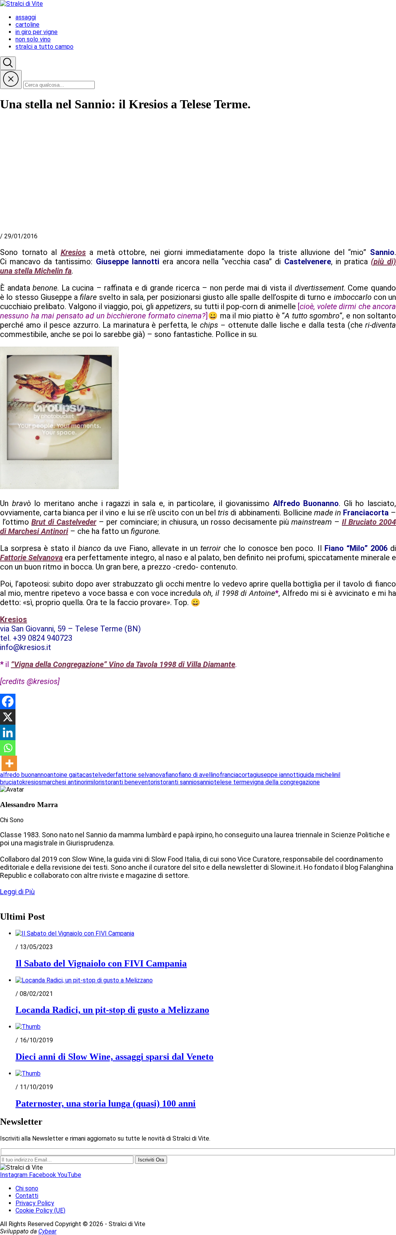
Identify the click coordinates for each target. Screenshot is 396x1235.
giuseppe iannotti (276, 774)
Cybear (47, 1231)
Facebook (43, 1175)
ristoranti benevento (126, 782)
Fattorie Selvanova (31, 557)
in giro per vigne (36, 32)
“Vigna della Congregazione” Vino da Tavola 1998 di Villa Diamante (123, 664)
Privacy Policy (34, 1203)
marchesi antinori (64, 782)
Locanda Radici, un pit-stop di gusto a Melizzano (112, 1010)
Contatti (26, 1195)
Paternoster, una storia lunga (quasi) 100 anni (105, 1103)
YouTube (69, 1175)
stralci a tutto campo (44, 46)
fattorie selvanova (140, 774)
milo (93, 782)
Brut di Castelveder (63, 522)
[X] (7, 717)
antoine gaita (64, 774)
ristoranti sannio (175, 782)
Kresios (73, 252)
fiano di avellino (199, 774)
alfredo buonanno (23, 774)
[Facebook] (7, 701)
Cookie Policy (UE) (40, 1210)
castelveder (98, 774)
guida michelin (319, 774)
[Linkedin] (7, 732)
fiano (171, 774)
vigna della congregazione (285, 782)
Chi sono (26, 1188)
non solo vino (33, 39)
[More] (9, 763)
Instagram (14, 1175)
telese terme (232, 782)
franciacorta (236, 774)
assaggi (25, 17)
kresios (32, 782)
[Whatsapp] (7, 748)
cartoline (27, 24)
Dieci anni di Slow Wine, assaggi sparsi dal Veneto (114, 1057)
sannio (205, 782)
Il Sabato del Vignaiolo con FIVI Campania (101, 963)
